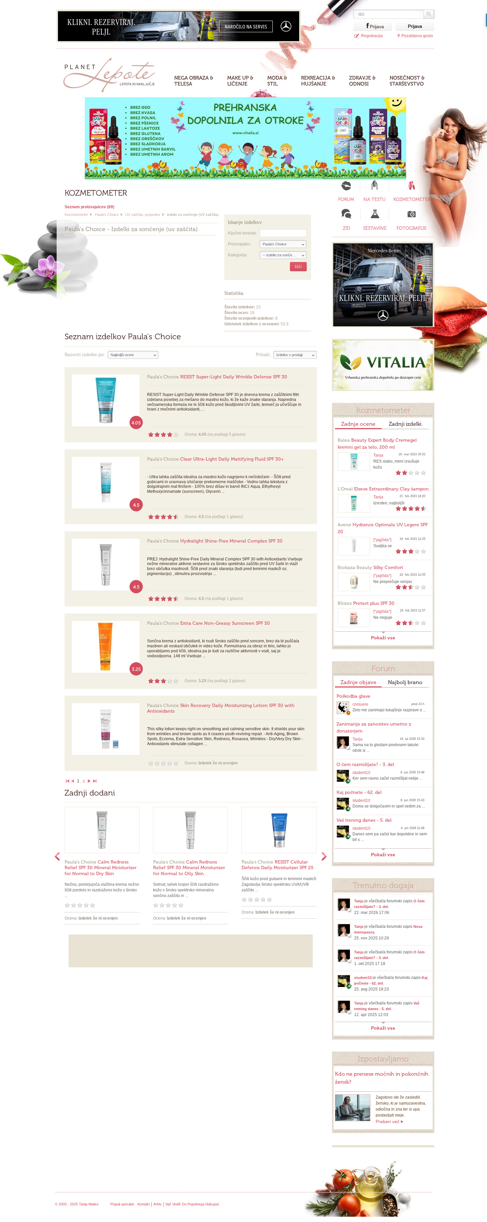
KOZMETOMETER (411, 199)
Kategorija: (237, 255)
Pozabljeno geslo (417, 35)
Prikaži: (263, 354)
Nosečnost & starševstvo (407, 81)
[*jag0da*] (382, 540)
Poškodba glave (353, 696)
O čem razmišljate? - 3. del (365, 764)
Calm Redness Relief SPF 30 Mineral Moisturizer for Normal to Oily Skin (189, 867)
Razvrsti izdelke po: (85, 354)
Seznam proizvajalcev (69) (89, 207)
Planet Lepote (112, 73)
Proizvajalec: (239, 244)
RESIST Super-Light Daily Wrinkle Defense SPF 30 (217, 377)
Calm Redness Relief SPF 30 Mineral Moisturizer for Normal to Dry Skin (100, 867)
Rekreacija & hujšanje (318, 81)
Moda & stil (277, 81)
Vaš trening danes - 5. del (364, 820)
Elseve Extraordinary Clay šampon (383, 489)
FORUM (346, 199)
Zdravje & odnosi (362, 81)
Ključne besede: (242, 233)
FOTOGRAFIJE (412, 228)
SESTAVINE (375, 228)
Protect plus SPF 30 (366, 603)
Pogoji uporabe (122, 1204)
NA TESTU (374, 199)
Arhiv (157, 1204)
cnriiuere (360, 704)
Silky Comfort (370, 567)
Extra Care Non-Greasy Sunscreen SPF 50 (208, 623)
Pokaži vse (383, 637)
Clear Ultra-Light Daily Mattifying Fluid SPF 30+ (215, 459)
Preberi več (388, 1121)
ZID (346, 228)
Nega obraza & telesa (193, 81)
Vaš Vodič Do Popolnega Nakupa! (192, 1204)
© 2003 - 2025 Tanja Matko (76, 1204)
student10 (361, 772)
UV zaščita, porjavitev (142, 215)
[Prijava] (361, 26)
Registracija (372, 35)
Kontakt (143, 1204)
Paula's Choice (107, 215)
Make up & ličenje (240, 81)
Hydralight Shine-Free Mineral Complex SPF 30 (215, 541)
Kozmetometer (76, 215)
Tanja (378, 455)
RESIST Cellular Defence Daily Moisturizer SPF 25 (277, 864)
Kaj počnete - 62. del (359, 792)
